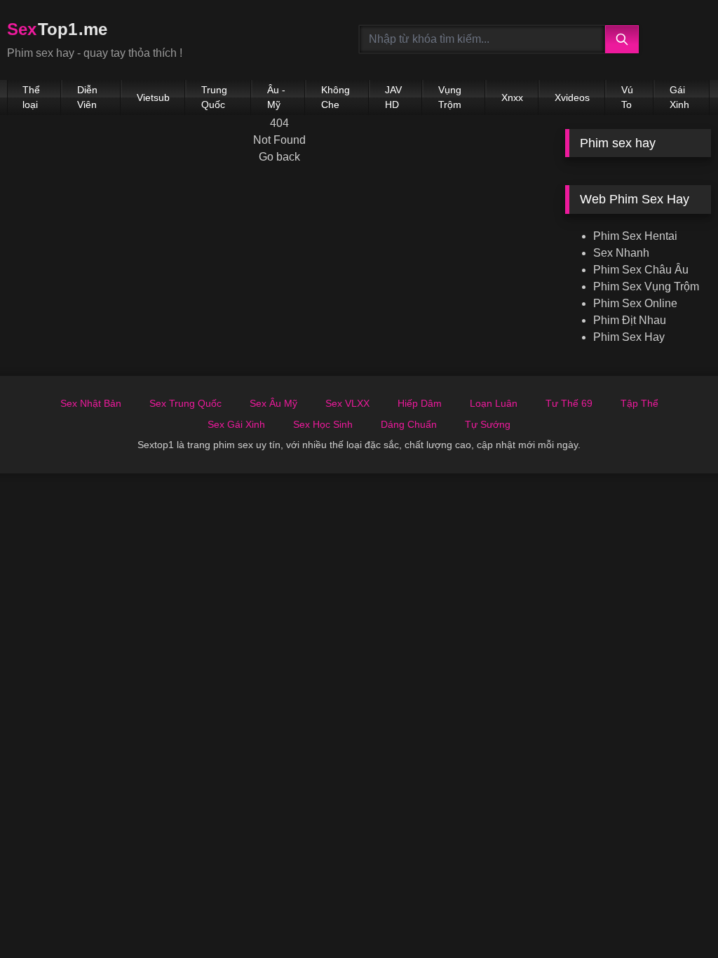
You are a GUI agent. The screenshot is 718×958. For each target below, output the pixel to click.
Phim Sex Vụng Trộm (646, 286)
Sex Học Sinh (323, 424)
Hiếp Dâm (420, 403)
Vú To (627, 97)
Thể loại (31, 97)
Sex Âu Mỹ (273, 403)
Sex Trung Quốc (185, 403)
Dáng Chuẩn (409, 424)
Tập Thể (639, 403)
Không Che (335, 97)
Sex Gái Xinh (236, 424)
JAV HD (393, 97)
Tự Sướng (487, 424)
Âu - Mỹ (276, 97)
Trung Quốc (214, 97)
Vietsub (153, 97)
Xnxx (512, 97)
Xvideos (572, 97)
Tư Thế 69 (569, 403)
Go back (279, 157)
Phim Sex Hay (629, 337)
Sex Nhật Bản (90, 403)
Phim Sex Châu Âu (641, 270)
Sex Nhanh (621, 253)
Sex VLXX (347, 403)
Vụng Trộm (449, 97)
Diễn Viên (87, 97)
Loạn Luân (493, 403)
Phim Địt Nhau (629, 320)
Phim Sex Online (635, 303)
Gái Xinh (679, 97)
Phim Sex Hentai (635, 236)
